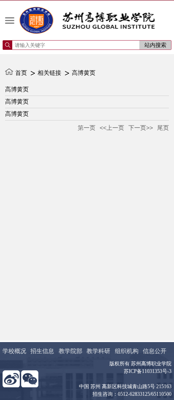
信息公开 (154, 351)
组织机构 (127, 351)
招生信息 (42, 351)
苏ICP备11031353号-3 (147, 371)
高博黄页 (83, 73)
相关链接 (49, 73)
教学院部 (70, 351)
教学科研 (98, 351)
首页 (21, 73)
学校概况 (14, 351)
